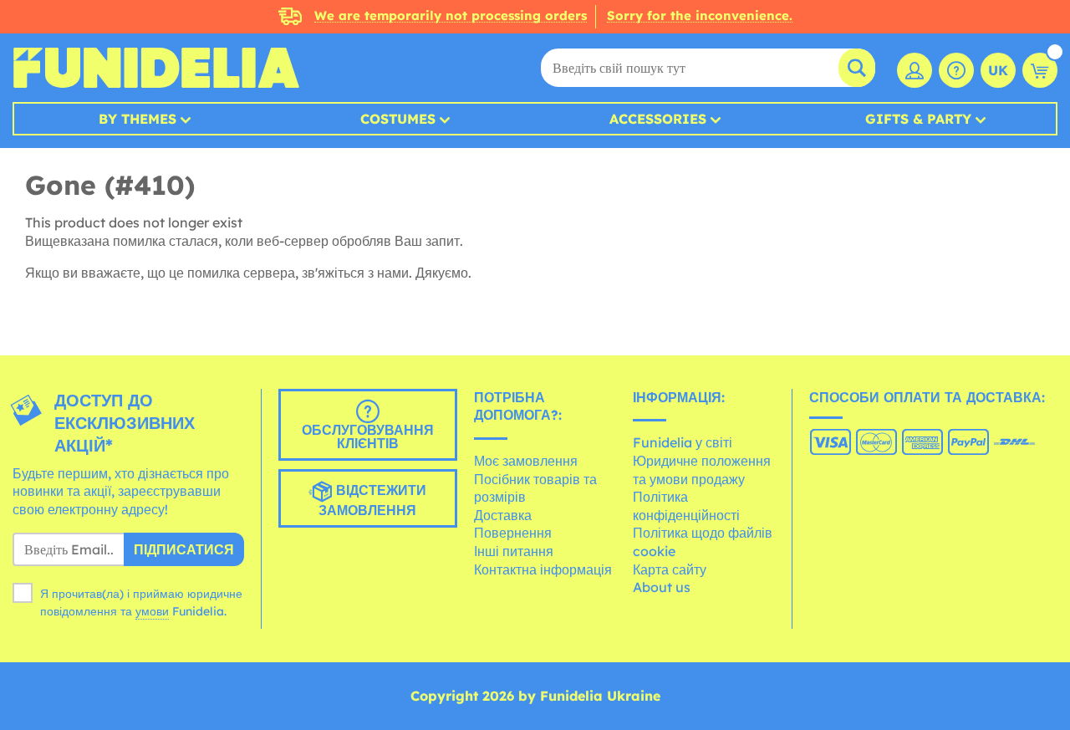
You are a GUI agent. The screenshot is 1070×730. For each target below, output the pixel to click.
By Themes (137, 118)
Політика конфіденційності (686, 505)
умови (152, 611)
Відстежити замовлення (372, 500)
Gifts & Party (918, 118)
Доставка (503, 515)
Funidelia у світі (682, 442)
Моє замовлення (526, 460)
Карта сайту (669, 569)
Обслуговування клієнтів (368, 436)
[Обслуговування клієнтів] (956, 70)
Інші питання (513, 551)
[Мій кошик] (1039, 70)
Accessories (657, 118)
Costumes (398, 118)
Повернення (513, 532)
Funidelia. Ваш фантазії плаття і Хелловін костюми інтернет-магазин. (156, 68)
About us (661, 587)
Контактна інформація (543, 569)
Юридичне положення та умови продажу (702, 470)
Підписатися (184, 549)
